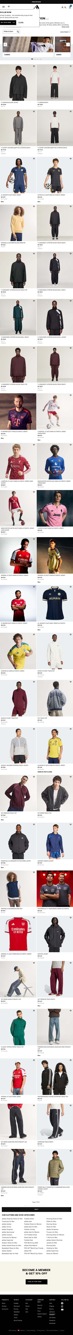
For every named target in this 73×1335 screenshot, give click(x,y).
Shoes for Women (52, 1253)
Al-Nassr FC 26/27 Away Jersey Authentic (51, 623)
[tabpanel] (36, 638)
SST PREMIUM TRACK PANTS (46, 999)
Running (16, 1309)
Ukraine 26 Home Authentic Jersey (12, 671)
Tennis (15, 1317)
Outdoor (16, 1314)
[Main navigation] (3, 7)
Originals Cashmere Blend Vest (12, 908)
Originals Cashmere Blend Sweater (13, 243)
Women (28, 1306)
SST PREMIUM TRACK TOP (9, 813)
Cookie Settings (31, 1330)
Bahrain (23, 1330)
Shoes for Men (51, 1227)
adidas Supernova (52, 1251)
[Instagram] (62, 1306)
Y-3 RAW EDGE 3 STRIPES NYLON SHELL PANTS (51, 290)
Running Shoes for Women (55, 1235)
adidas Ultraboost (52, 1229)
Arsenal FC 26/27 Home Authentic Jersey (14, 575)
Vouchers (51, 1314)
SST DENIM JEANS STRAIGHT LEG (11, 999)
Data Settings (12, 1330)
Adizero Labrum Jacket (46, 861)
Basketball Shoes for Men (10, 1248)
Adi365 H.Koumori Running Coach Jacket (14, 765)
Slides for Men (51, 1221)
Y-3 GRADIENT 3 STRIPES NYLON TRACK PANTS (52, 243)
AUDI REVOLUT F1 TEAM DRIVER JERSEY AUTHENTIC (53, 908)
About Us (39, 1305)
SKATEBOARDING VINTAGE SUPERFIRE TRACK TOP (53, 1096)
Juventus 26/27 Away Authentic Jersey (51, 528)
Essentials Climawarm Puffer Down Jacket (16, 861)
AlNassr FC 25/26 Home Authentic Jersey (51, 765)
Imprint (62, 1330)
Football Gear (28, 1240)
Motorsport (17, 1306)
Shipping (51, 1306)
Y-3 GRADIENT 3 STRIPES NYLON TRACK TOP (14, 290)
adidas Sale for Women (31, 1232)
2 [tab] (35, 58)
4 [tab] (41, 58)
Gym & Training (18, 1320)
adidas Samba (6, 1224)
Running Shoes (51, 1224)
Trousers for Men (52, 1232)
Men (27, 1303)
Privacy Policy (41, 1330)
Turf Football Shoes (30, 1235)
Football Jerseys (29, 1229)
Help (50, 1303)
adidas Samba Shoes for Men (11, 1245)
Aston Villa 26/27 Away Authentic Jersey (51, 195)
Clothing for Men (52, 1248)
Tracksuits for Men (8, 1221)
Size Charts (52, 1317)
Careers (39, 1308)
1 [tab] (32, 58)
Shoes (3, 1303)
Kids (27, 1309)
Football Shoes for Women (33, 1224)
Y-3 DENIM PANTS (43, 102)
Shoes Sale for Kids (30, 1237)
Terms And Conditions (52, 1330)
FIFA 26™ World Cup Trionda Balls (34, 1248)
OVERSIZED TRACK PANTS (45, 1142)
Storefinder (52, 1323)
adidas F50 (27, 1251)
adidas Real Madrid (30, 1245)
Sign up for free (35, 1281)
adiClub (39, 1316)
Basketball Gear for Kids (10, 1253)
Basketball (17, 1312)
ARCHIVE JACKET (43, 954)
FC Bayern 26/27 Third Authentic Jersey (14, 431)
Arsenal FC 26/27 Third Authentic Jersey (51, 575)
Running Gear (51, 1245)
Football (16, 1303)
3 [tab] (38, 58)
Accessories (5, 1309)
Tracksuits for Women (9, 1237)
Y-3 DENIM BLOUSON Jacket (9, 102)
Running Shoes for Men (54, 1219)
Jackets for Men (51, 1243)
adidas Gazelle (7, 1251)
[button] (34, 66)
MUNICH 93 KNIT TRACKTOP (46, 671)
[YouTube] (62, 1309)
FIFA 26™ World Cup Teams (33, 1253)
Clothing (4, 1306)
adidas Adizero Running (54, 1240)
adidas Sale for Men (30, 1227)
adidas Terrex (6, 1227)
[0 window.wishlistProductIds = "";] (8, 6)
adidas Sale (28, 1221)
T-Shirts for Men (51, 1237)
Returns (51, 1309)
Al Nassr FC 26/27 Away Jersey (11, 195)
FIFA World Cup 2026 (31, 1243)
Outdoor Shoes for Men (9, 1243)
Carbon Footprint (42, 1314)
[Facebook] (62, 1303)
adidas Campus (7, 1235)
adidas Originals (7, 1229)
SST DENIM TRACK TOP (44, 813)
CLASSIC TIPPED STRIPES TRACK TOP (12, 1047)
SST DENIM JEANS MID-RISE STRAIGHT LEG (14, 1142)
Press (38, 1311)
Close (21, 22)
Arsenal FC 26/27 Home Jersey (11, 1096)
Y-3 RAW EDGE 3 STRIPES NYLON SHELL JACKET (52, 337)
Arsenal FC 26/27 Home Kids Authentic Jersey (16, 954)
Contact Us (52, 1320)
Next (68, 44)
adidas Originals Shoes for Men (12, 1219)
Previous (5, 44)
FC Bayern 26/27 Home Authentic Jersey (14, 623)
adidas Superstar (7, 1240)
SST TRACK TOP (42, 718)
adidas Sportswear (8, 1232)
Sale (27, 1312)
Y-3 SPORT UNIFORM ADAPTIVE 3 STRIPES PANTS (15, 148)
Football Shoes (29, 1219)
